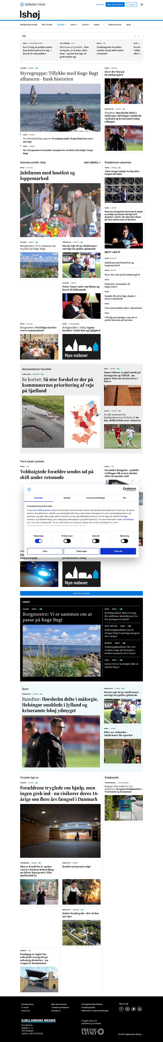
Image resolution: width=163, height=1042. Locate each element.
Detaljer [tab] (67, 498)
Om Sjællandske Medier (92, 1004)
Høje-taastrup (111, 626)
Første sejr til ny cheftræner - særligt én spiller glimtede (80, 247)
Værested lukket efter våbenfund (123, 308)
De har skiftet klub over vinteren (122, 417)
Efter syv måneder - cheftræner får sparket (118, 733)
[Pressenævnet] (93, 1029)
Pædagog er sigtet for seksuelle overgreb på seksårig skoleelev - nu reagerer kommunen (34, 958)
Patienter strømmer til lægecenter (117, 285)
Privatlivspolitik (88, 1007)
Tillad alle (118, 551)
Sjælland (26, 374)
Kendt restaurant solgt (76, 866)
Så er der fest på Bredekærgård (114, 73)
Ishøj (62, 43)
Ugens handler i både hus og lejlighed (81, 329)
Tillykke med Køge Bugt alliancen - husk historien (59, 76)
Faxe (106, 369)
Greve (136, 43)
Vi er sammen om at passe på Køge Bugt (38, 247)
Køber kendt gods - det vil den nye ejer (80, 914)
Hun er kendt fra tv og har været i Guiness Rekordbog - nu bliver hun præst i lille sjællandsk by (37, 871)
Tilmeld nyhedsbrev (60, 1007)
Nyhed (32, 135)
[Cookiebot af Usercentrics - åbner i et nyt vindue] (125, 489)
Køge (25, 135)
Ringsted (66, 863)
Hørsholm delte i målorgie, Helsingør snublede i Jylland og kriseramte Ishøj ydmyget (123, 117)
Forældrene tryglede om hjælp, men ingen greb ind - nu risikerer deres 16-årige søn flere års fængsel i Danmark (59, 793)
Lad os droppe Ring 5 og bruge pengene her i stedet (122, 633)
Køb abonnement (115, 4)
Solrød (23, 242)
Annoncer (25, 1011)
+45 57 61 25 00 (36, 1033)
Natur (73, 283)
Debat (96, 25)
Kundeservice (27, 1004)
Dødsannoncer (114, 25)
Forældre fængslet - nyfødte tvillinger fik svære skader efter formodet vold (112, 50)
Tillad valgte (81, 551)
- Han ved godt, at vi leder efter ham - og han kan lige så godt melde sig (37, 52)
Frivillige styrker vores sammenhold (38, 329)
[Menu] (142, 4)
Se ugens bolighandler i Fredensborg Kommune (123, 789)
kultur (113, 258)
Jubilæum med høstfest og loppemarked (47, 175)
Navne (34, 863)
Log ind (131, 4)
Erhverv (85, 25)
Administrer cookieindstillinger (95, 1011)
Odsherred (24, 863)
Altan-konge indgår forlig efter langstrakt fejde (122, 172)
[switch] (67, 541)
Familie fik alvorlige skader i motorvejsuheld (120, 297)
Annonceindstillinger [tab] (95, 498)
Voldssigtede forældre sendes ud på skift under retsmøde (73, 50)
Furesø (23, 783)
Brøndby (108, 643)
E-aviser (100, 4)
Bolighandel (75, 324)
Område (60, 25)
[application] (122, 395)
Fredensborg (110, 783)
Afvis (45, 551)
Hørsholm (109, 109)
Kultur (114, 68)
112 (37, 43)
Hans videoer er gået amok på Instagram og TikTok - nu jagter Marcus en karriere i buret (122, 377)
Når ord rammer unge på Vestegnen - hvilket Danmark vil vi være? (120, 650)
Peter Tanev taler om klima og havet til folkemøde (80, 288)
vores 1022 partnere (41, 510)
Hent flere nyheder (81, 593)
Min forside (47, 25)
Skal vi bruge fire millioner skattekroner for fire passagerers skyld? (121, 616)
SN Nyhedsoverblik (28, 25)
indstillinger (128, 519)
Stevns (23, 68)
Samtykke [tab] (38, 498)
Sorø (107, 168)
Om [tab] (124, 498)
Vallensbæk (28, 43)
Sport (128, 25)
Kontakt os (56, 1011)
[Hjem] (33, 4)
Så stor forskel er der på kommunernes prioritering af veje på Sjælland (58, 385)
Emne (73, 25)
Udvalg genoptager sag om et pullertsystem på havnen (121, 319)
